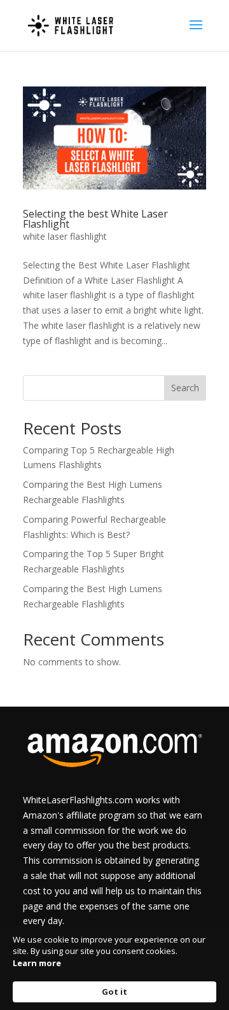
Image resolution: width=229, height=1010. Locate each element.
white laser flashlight (65, 236)
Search (185, 388)
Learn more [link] (37, 963)
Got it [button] (114, 991)
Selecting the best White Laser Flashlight (95, 219)
